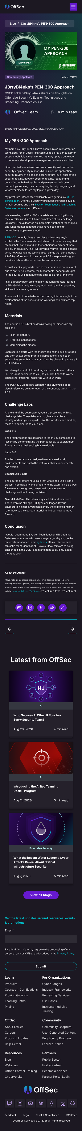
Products (11, 984)
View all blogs (41, 895)
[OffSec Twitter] (62, 1103)
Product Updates (16, 1038)
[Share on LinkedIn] (30, 608)
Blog (13, 23)
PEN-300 (10, 237)
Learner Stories (52, 1044)
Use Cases (49, 1001)
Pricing (9, 1006)
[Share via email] (19, 608)
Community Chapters (56, 1027)
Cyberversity (13, 1076)
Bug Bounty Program (56, 1038)
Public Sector (51, 1059)
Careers (10, 1032)
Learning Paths (15, 1001)
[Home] (41, 1089)
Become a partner (54, 1071)
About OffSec (14, 1027)
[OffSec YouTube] (30, 1103)
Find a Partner (52, 1065)
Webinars (11, 1065)
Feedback (11, 1115)
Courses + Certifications (21, 989)
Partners (49, 1053)
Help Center (13, 1044)
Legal (26, 1115)
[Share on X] (41, 608)
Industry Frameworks (56, 989)
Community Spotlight (19, 77)
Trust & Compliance (47, 1115)
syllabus (42, 542)
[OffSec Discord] (72, 1103)
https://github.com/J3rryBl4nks (26, 591)
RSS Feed (71, 1115)
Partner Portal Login (56, 1076)
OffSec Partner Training (21, 1071)
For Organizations (56, 977)
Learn (9, 977)
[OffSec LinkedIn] (41, 1103)
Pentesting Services (56, 995)
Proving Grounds (16, 995)
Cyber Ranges (52, 984)
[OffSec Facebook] (51, 1103)
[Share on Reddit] (52, 608)
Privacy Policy (65, 953)
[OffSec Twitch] (9, 1103)
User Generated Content (59, 1032)
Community (51, 1020)
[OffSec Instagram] (20, 1103)
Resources (13, 1053)
